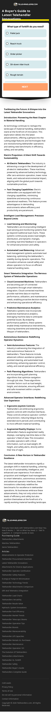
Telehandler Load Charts (12, 595)
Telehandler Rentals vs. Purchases (16, 640)
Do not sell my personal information (17, 695)
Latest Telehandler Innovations (15, 563)
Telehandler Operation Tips (13, 623)
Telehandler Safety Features (13, 575)
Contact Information (10, 699)
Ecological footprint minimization (16, 579)
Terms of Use (7, 691)
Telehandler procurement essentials (17, 559)
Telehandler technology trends (15, 583)
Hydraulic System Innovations (14, 607)
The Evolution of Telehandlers (14, 652)
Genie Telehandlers (10, 547)
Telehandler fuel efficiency (13, 611)
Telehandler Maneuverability (14, 631)
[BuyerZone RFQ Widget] (25, 60)
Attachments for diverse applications (17, 567)
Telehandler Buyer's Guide (13, 668)
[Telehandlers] (25, 4)
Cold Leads (6, 683)
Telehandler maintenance (12, 644)
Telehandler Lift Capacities (13, 636)
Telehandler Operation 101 (13, 648)
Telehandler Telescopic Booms (14, 619)
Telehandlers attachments (13, 656)
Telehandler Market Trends (13, 615)
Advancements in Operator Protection (17, 555)
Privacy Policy (7, 687)
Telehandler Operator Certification (16, 571)
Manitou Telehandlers (11, 543)
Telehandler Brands (10, 627)
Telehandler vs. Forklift (11, 660)
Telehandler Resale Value (12, 603)
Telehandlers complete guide (14, 672)
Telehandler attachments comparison (17, 587)
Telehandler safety (9, 664)
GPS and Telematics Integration (15, 590)
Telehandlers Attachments (13, 539)
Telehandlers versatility (11, 599)
